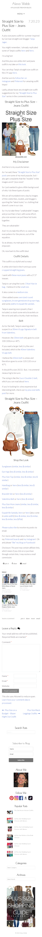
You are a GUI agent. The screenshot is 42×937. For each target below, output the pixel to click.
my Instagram (29, 539)
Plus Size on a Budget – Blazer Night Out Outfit (9, 713)
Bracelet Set (7, 494)
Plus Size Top (7, 477)
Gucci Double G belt (28, 378)
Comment (7, 642)
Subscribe (21, 760)
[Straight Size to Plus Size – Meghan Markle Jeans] (10, 599)
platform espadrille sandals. (23, 304)
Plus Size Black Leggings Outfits (31, 712)
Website (5, 686)
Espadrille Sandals (10, 512)
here (23, 50)
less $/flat (18, 519)
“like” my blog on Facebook (23, 542)
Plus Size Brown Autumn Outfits (23, 810)
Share (28, 618)
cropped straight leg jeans (13, 270)
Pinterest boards (12, 539)
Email (38, 618)
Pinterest (19, 81)
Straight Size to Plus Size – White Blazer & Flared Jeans (10, 586)
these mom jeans (19, 275)
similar (15, 466)
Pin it (23, 618)
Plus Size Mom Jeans (11, 504)
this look (22, 64)
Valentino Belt (8, 499)
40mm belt (17, 358)
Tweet (33, 618)
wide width (8, 516)
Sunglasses (7, 466)
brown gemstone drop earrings (25, 300)
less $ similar (24, 466)
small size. (25, 287)
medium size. (22, 292)
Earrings (5, 471)
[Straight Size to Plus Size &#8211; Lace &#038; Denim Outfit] (28, 578)
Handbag (6, 485)
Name (5, 676)
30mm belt (18, 337)
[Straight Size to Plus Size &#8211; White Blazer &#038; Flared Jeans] (10, 578)
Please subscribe (9, 527)
